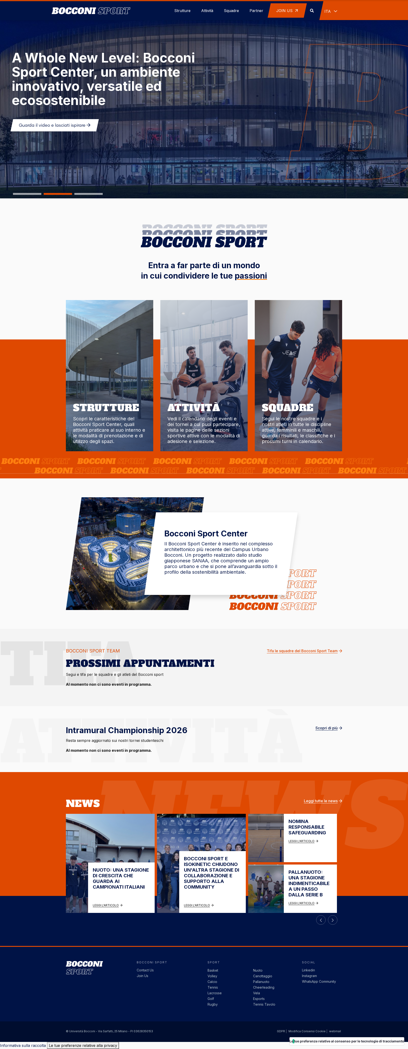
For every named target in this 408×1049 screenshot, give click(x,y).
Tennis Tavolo (264, 1004)
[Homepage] (91, 4)
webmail (335, 1031)
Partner (256, 10)
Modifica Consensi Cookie (307, 1031)
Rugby (213, 1004)
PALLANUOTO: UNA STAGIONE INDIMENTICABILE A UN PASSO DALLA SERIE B (309, 883)
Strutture (182, 10)
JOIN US (285, 10)
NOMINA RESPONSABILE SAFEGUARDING (307, 827)
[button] (27, 194)
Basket (213, 970)
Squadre (231, 10)
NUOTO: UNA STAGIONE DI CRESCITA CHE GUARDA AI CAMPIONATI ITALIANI (121, 878)
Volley (212, 976)
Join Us (142, 976)
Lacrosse (215, 993)
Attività (207, 10)
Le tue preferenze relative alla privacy (83, 1045)
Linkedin (308, 970)
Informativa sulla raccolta (23, 1045)
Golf (211, 999)
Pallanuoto (261, 982)
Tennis (213, 987)
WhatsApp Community (319, 981)
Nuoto (258, 970)
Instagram (309, 976)
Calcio (212, 982)
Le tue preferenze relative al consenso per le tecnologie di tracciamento (346, 1041)
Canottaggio (262, 976)
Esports (259, 999)
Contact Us (145, 970)
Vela (256, 993)
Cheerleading (263, 987)
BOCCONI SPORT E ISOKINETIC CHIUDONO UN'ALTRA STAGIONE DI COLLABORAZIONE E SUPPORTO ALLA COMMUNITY (211, 873)
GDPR (281, 1031)
